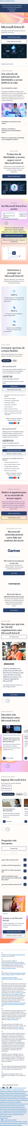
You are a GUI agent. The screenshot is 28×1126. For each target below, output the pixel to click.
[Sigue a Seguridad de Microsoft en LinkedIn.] (3, 1087)
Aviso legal (24, 1123)
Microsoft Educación (23, 1095)
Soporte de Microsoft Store (11, 1093)
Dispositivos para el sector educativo (8, 1096)
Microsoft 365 (3, 1089)
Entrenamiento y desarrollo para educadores (10, 1100)
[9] (2, 1071)
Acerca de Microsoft (12, 1114)
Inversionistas (8, 1116)
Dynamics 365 (24, 1104)
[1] (2, 952)
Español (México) (4, 1118)
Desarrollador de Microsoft (18, 1107)
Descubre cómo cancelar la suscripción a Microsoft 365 (13, 993)
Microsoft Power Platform (6, 1112)
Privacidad (9, 1123)
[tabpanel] (14, 243)
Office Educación (24, 1098)
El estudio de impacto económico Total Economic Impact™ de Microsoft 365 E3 (11, 978)
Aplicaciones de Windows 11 (6, 1091)
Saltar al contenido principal (7, 1)
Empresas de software (18, 1112)
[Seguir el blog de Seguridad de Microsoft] (10, 1087)
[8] (2, 1064)
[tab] (10, 215)
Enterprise (21, 1028)
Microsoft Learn (4, 1109)
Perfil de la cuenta (18, 1091)
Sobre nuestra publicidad (16, 1125)
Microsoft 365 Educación (14, 1098)
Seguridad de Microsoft (11, 1104)
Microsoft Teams (8, 1107)
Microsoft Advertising (12, 1105)
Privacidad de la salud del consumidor (9, 1121)
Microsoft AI (3, 1104)
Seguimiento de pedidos (12, 1095)
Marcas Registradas (4, 1125)
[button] (14, 51)
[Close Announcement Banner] (25, 6)
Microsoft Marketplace (21, 1111)
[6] (2, 1022)
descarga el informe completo (8, 968)
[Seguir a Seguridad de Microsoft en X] (7, 1087)
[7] (2, 1031)
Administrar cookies (17, 1123)
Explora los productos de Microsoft (15, 1089)
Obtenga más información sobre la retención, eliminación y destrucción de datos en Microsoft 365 (13, 1004)
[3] (2, 971)
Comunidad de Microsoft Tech (8, 1111)
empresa (16, 1028)
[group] (14, 669)
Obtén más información (12, 1019)
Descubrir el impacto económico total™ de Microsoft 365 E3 (13, 973)
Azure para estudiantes (15, 1102)
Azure (19, 1104)
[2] (2, 958)
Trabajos (5, 1114)
